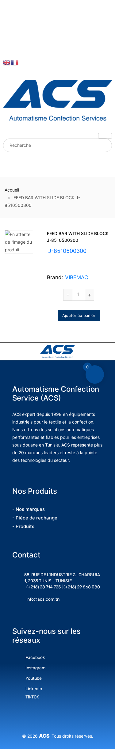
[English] (7, 62)
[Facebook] (8, 8)
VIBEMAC (76, 277)
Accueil (12, 189)
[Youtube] (8, 18)
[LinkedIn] (8, 37)
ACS (45, 736)
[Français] (15, 62)
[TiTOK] (8, 47)
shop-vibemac (78, 258)
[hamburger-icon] (105, 136)
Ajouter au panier (78, 315)
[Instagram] (8, 27)
